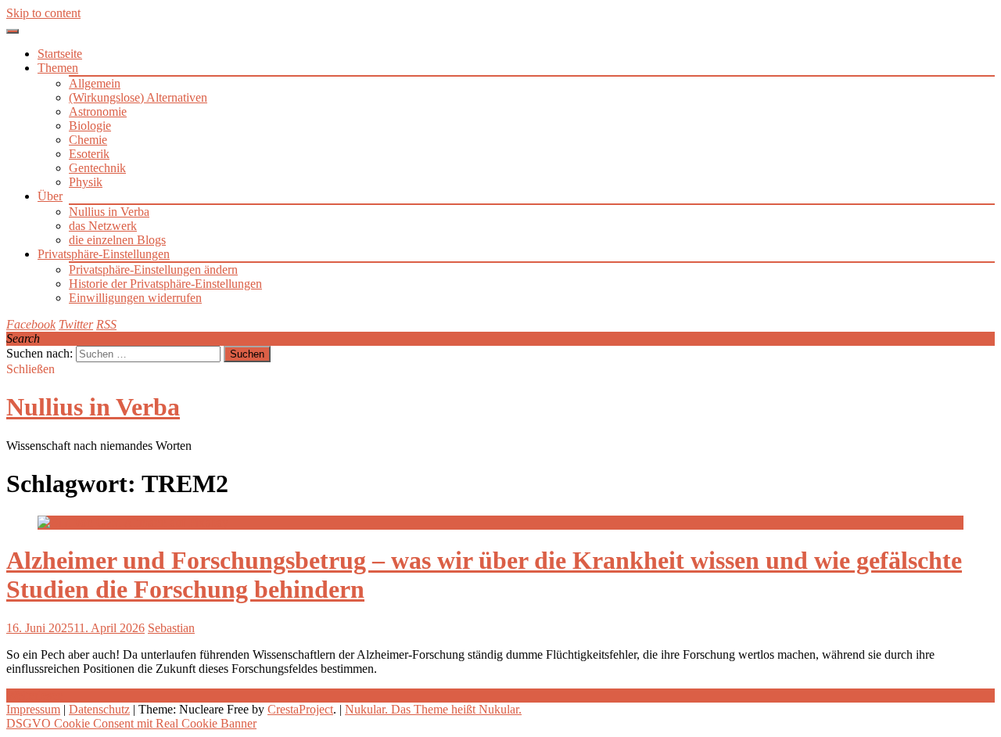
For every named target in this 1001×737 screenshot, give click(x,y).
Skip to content (43, 13)
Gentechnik (97, 167)
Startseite (60, 53)
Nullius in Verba (109, 211)
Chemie (88, 139)
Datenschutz (99, 709)
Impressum (33, 709)
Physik (85, 182)
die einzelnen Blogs (117, 239)
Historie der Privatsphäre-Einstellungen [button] (165, 283)
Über (50, 196)
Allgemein (94, 83)
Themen (58, 67)
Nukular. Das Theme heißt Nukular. (433, 709)
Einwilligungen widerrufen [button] (135, 297)
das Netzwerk (103, 225)
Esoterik (89, 153)
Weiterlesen (34, 695)
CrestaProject (300, 709)
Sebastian (171, 628)
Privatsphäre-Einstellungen (104, 254)
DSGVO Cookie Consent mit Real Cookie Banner (131, 723)
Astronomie (98, 111)
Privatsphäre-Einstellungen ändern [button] (153, 269)
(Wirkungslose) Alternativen (138, 97)
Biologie (90, 125)
